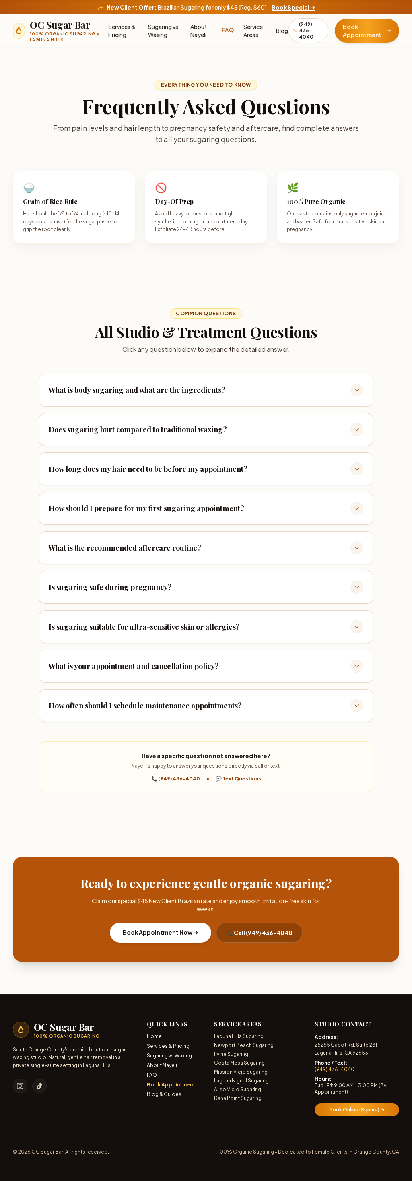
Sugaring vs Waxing (163, 30)
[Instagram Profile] (20, 1086)
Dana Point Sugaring (238, 1098)
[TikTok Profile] (39, 1086)
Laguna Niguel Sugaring (241, 1081)
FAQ (228, 29)
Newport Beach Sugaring (244, 1045)
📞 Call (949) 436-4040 (259, 932)
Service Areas (253, 30)
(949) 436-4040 (334, 1069)
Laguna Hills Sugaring (239, 1036)
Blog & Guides (164, 1094)
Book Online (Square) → (357, 1110)
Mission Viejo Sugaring (241, 1072)
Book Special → (293, 7)
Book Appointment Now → (160, 932)
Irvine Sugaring (231, 1054)
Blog (282, 30)
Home (154, 1036)
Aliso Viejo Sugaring (237, 1089)
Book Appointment (171, 1085)
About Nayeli (198, 30)
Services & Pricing (122, 30)
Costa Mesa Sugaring (239, 1063)
